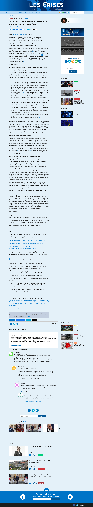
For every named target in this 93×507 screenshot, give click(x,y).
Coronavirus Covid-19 (78, 114)
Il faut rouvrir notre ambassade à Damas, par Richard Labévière (40, 461)
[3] (23, 61)
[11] (18, 150)
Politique (13, 15)
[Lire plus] (28, 316)
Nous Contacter (36, 12)
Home (10, 15)
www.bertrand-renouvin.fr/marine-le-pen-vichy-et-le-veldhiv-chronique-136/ (28, 240)
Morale (40, 454)
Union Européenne (78, 123)
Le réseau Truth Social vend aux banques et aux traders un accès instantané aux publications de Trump (79, 85)
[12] (30, 150)
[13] (35, 161)
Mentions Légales (44, 505)
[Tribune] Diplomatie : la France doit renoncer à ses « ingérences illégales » (40, 475)
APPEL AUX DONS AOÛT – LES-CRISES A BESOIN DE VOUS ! (79, 345)
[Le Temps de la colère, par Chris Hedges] (18, 451)
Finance (75, 81)
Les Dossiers (12, 12)
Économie (76, 325)
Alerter (25, 381)
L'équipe (18, 505)
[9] (16, 126)
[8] (39, 117)
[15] (33, 203)
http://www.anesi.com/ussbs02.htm (19, 294)
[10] (13, 147)
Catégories (19, 12)
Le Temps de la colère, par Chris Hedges (40, 446)
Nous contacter (12, 505)
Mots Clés (27, 12)
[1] (33, 51)
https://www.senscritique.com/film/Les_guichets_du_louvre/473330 (26, 243)
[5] (23, 92)
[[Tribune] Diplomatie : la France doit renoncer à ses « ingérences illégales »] (18, 479)
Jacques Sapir (73, 20)
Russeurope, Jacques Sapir (19, 34)
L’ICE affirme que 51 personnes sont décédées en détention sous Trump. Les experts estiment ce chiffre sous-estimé (79, 337)
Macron (18, 26)
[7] (18, 110)
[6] (22, 104)
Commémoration (13, 26)
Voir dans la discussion (16, 345)
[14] (24, 190)
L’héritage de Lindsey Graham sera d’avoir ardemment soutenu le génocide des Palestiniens (79, 102)
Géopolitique (42, 469)
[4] (9, 79)
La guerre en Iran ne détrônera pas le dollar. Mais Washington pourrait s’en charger (79, 328)
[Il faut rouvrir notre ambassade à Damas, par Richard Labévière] (18, 465)
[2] (42, 55)
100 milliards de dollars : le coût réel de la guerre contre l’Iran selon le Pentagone (79, 93)
